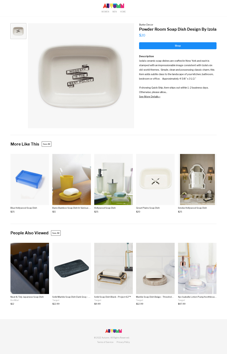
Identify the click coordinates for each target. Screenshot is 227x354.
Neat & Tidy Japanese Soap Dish (27, 296)
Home (123, 11)
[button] (81, 75)
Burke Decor (146, 24)
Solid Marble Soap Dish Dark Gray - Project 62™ (76, 296)
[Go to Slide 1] (18, 31)
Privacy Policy (123, 342)
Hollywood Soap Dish (105, 207)
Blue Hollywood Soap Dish (23, 207)
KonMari (14, 300)
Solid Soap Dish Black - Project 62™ (112, 296)
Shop (178, 45)
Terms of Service (105, 342)
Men (115, 11)
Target (55, 300)
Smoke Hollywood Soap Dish (192, 207)
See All (46, 144)
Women (105, 11)
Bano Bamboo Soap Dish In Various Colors (74, 207)
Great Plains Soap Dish (148, 207)
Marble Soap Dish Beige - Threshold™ (155, 296)
